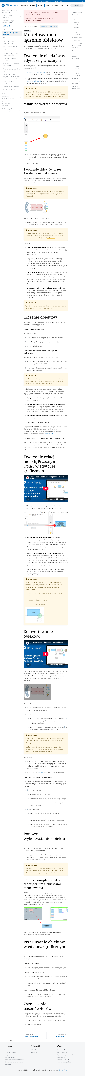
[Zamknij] (83, 1)
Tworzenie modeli (8, 29)
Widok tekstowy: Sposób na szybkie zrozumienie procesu (12, 70)
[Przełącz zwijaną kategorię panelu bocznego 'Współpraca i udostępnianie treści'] (20, 97)
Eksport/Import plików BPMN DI (10, 82)
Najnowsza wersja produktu (64, 1055)
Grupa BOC (60, 1050)
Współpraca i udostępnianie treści (8, 97)
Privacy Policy (63, 1070)
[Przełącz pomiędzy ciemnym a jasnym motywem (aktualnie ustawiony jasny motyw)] (67, 5)
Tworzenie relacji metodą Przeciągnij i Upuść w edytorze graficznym (77, 44)
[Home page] (25, 26)
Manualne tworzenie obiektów (36, 72)
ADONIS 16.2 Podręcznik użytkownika (9, 11)
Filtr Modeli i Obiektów (10, 90)
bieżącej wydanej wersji (33, 21)
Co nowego (40, 5)
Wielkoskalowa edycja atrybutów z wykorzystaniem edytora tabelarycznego (12, 76)
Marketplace (60, 1057)
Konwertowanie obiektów (76, 52)
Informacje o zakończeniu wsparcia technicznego (13, 1063)
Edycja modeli (7, 38)
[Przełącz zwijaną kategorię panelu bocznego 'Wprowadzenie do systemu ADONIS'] (20, 16)
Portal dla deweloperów (63, 1062)
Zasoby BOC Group (62, 1059)
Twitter (32, 1050)
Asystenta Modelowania (34, 81)
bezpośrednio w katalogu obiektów (52, 97)
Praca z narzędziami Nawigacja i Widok (9, 42)
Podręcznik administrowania (28, 5)
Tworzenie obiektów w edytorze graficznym (77, 14)
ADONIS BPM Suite (62, 1052)
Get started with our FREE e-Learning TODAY (50, 1)
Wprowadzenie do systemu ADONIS (7, 16)
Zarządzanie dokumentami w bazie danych (12, 65)
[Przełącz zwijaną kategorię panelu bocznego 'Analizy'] (20, 93)
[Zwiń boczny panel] (11, 1040)
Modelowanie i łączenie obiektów (10, 34)
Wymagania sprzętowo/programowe (14, 1059)
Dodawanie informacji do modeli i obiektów (10, 54)
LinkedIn (33, 1052)
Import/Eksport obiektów (11, 86)
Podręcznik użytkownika (12, 5)
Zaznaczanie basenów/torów (76, 87)
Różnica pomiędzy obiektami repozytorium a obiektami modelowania (77, 69)
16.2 (62, 5)
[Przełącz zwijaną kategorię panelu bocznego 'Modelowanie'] (20, 26)
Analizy (4, 93)
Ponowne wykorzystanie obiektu (75, 58)
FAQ (47, 5)
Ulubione (6, 50)
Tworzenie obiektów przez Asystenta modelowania (77, 31)
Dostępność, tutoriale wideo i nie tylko (8, 110)
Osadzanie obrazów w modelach (9, 59)
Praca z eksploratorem (10, 46)
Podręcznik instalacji (9, 1057)
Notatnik (41, 773)
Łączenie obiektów (77, 37)
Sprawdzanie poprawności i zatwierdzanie (6, 104)
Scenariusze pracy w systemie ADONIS (8, 22)
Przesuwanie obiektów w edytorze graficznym (77, 81)
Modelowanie (6, 26)
